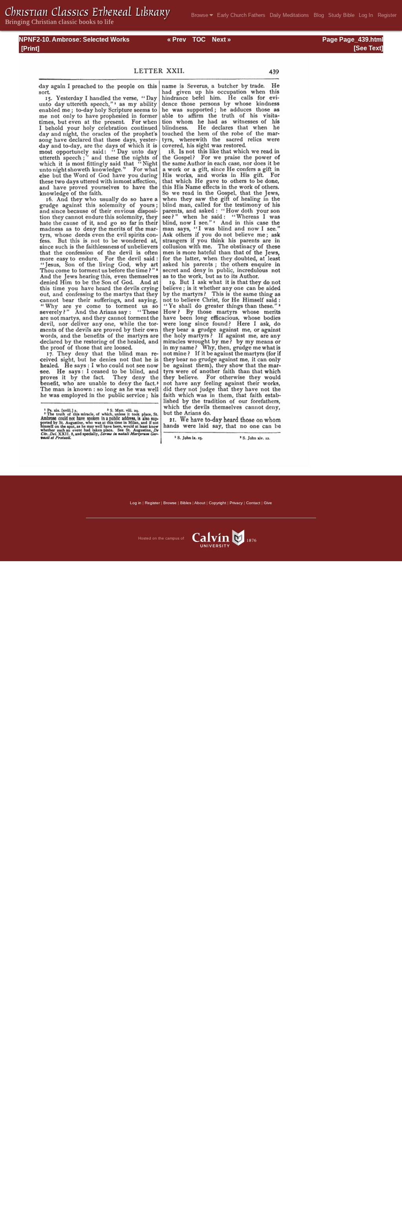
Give (268, 503)
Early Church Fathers (241, 15)
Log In (366, 15)
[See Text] (368, 48)
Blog (319, 15)
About (199, 503)
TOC (199, 39)
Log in (135, 503)
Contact (253, 503)
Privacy (236, 503)
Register (387, 15)
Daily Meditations (289, 15)
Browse (200, 15)
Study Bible (341, 15)
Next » (221, 39)
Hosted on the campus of (161, 538)
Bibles (185, 503)
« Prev (176, 39)
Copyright (217, 503)
